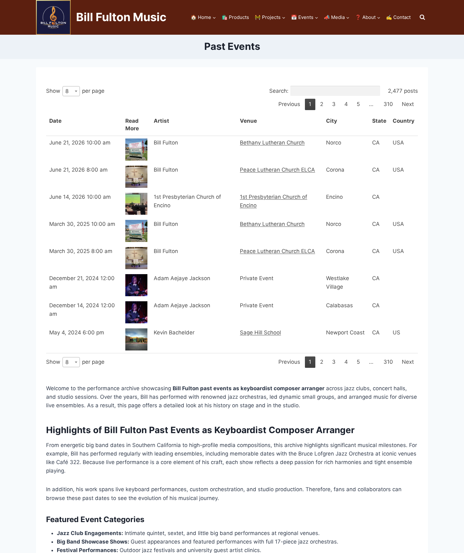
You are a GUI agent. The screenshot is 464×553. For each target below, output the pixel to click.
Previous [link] (289, 104)
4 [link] (346, 104)
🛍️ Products (235, 17)
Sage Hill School (260, 332)
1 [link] (310, 104)
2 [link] (321, 104)
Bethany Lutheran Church (272, 142)
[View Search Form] (422, 17)
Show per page (75, 90)
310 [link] (388, 104)
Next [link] (408, 104)
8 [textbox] (66, 91)
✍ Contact (398, 17)
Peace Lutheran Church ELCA (277, 170)
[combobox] (71, 91)
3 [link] (334, 104)
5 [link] (358, 104)
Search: (279, 91)
